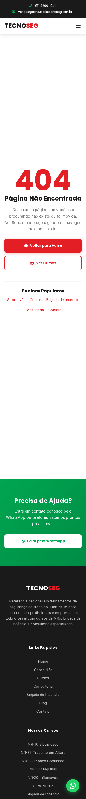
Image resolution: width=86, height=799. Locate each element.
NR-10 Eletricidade (43, 744)
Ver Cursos (46, 263)
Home (43, 661)
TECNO (21, 25)
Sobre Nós (16, 299)
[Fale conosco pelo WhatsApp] (72, 785)
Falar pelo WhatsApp (46, 541)
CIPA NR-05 (43, 786)
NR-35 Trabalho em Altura (43, 752)
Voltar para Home (46, 245)
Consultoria (34, 310)
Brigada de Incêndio (62, 299)
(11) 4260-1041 (45, 6)
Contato (55, 310)
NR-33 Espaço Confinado (43, 761)
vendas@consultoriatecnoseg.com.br (45, 12)
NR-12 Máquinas (43, 769)
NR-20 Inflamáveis (43, 777)
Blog (43, 703)
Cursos (36, 299)
